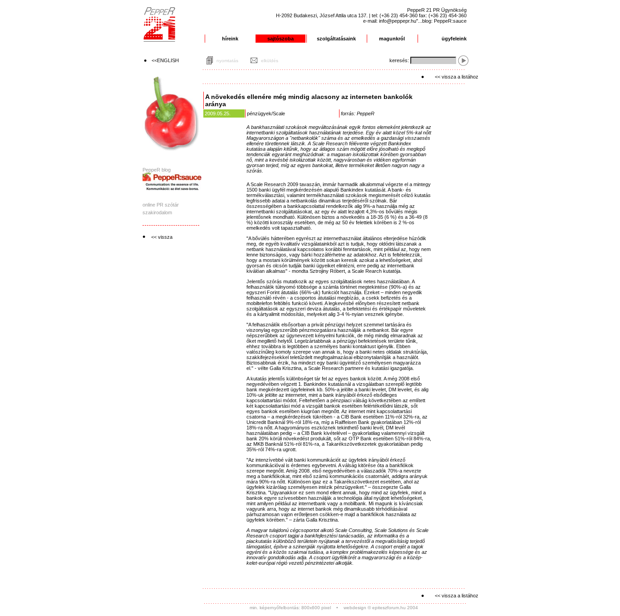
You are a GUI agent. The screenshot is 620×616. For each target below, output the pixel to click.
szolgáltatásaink (336, 38)
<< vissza (161, 237)
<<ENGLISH (165, 60)
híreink (230, 38)
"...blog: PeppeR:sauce (441, 21)
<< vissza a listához (456, 76)
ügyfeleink (454, 38)
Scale (279, 113)
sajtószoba (280, 38)
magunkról (392, 38)
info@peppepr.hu (397, 21)
